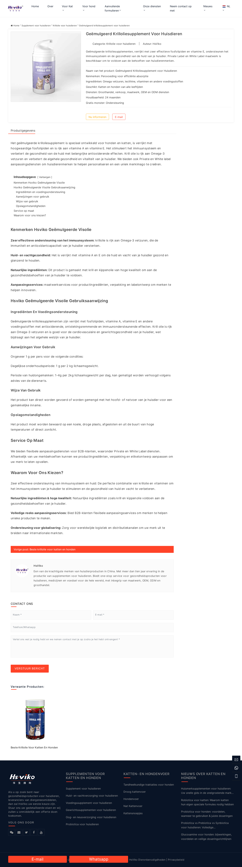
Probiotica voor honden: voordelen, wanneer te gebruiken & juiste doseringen (207, 813)
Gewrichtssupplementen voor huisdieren (91, 810)
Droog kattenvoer (134, 791)
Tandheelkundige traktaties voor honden (148, 784)
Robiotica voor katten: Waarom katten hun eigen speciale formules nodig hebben (207, 802)
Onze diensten (152, 6)
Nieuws (207, 6)
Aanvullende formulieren (112, 8)
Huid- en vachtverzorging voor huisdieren (92, 795)
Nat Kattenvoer (132, 806)
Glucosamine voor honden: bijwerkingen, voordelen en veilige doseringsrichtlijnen (206, 836)
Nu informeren (97, 117)
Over (50, 6)
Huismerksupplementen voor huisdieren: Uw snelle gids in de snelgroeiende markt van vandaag (206, 791)
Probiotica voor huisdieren (82, 824)
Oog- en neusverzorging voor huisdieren (91, 817)
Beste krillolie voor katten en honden (34, 747)
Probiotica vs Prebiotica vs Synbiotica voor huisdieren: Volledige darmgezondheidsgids (205, 825)
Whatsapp (98, 859)
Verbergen (44, 177)
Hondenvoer (131, 798)
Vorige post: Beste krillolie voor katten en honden (44, 549)
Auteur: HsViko (152, 43)
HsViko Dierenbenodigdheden (147, 859)
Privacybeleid (176, 859)
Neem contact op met (181, 8)
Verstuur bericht (30, 668)
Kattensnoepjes (133, 813)
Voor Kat (67, 6)
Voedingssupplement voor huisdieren (89, 802)
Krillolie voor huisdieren (65, 25)
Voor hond (88, 6)
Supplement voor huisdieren (36, 25)
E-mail (119, 117)
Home (35, 6)
